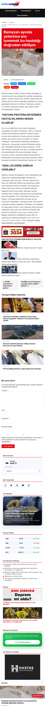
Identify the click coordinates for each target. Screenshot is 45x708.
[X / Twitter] (11, 485)
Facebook (22, 83)
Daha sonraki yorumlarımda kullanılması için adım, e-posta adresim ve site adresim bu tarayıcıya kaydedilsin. (22, 439)
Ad (3, 410)
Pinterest (14, 87)
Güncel (11, 22)
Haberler (4, 22)
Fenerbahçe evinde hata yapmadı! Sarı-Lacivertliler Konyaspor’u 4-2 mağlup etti (20, 569)
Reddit (7, 87)
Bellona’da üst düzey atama (13, 576)
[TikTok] (28, 485)
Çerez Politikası (22, 15)
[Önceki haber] (34, 499)
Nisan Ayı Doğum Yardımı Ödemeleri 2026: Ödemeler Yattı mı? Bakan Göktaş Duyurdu (23, 573)
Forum (37, 11)
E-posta (5, 418)
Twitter (14, 83)
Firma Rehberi (26, 11)
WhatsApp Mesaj (22, 642)
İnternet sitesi (7, 427)
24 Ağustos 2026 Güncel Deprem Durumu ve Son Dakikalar (20, 565)
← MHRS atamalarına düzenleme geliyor (7, 285)
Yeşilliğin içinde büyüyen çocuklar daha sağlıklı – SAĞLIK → (31, 284)
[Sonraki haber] (38, 499)
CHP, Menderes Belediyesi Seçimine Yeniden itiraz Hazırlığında (20, 579)
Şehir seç (8, 467)
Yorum (5, 390)
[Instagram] (17, 485)
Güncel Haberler (11, 11)
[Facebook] (5, 485)
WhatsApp (31, 83)
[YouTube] (23, 485)
